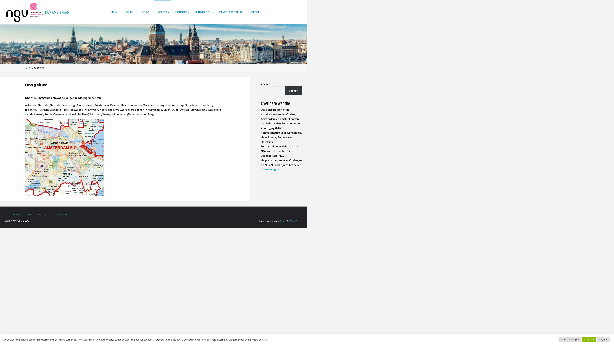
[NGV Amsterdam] (24, 12)
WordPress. (295, 220)
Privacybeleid (57, 214)
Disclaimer (35, 214)
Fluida (282, 220)
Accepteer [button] (589, 339)
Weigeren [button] (603, 339)
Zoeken (265, 84)
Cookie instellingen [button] (569, 339)
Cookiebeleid (14, 214)
